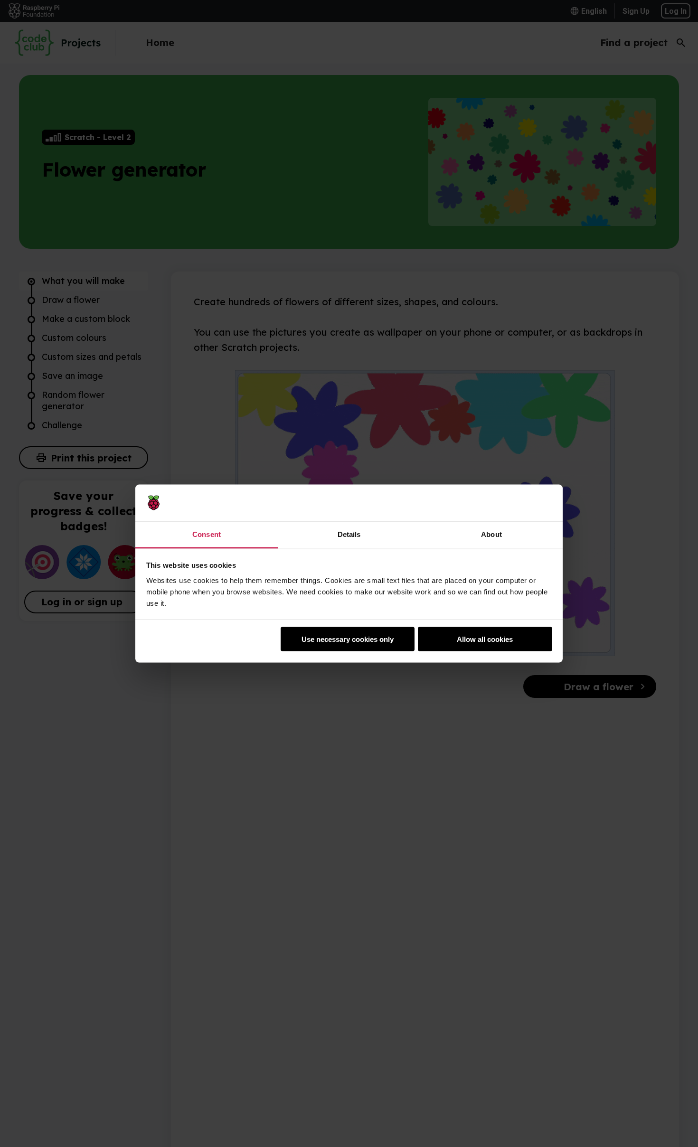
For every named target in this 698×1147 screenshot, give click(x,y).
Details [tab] (349, 534)
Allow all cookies (485, 639)
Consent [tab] (206, 534)
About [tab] (491, 534)
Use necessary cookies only (348, 639)
